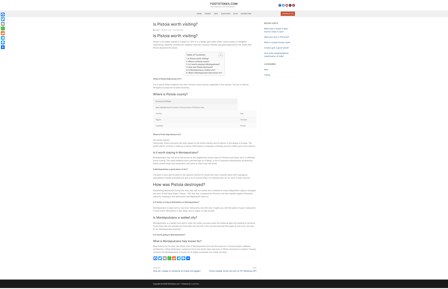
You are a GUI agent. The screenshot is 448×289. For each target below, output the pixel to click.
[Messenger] (2, 42)
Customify (195, 284)
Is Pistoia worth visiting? (198, 58)
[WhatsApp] (2, 28)
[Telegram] (2, 37)
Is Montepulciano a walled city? (201, 70)
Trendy (267, 75)
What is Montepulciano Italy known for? (205, 73)
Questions (179, 30)
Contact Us (287, 14)
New (266, 69)
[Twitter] (283, 5)
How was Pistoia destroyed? (200, 67)
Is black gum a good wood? (276, 48)
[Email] (2, 23)
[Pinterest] (293, 5)
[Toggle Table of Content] (219, 55)
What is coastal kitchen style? (277, 42)
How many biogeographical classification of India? (276, 54)
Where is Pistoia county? (198, 61)
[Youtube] (286, 5)
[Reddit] (2, 33)
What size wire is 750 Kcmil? (276, 37)
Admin (157, 30)
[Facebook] (279, 5)
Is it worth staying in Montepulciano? (204, 64)
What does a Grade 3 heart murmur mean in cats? (276, 30)
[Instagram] (290, 5)
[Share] (2, 47)
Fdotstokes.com (224, 3)
